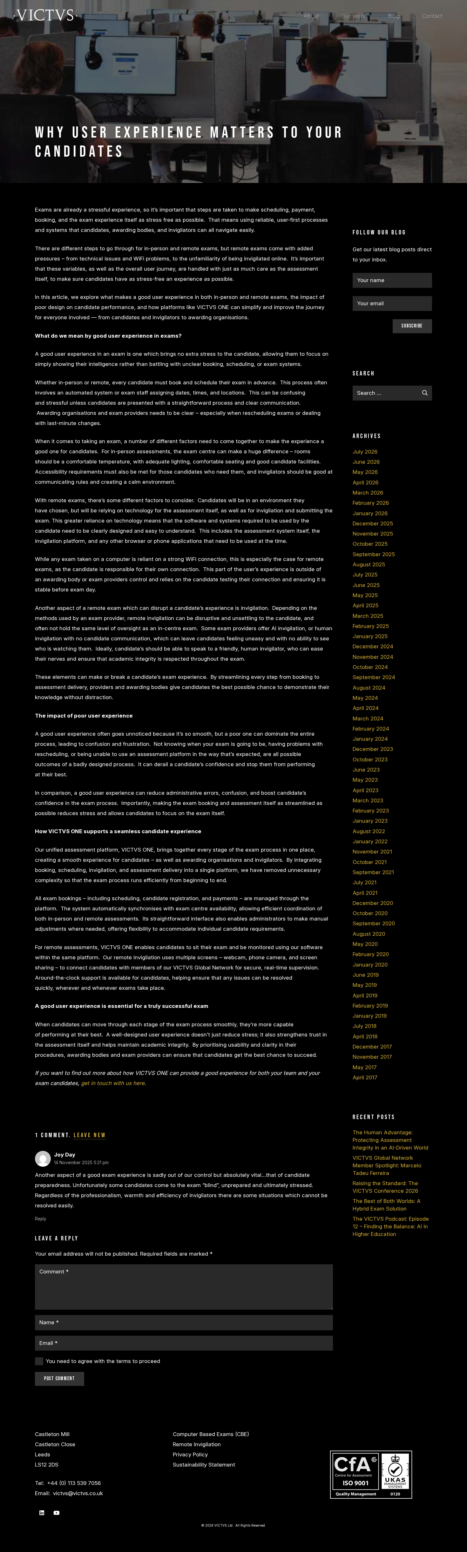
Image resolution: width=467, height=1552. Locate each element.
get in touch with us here (113, 1083)
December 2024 (373, 646)
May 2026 (365, 472)
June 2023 (366, 769)
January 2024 (370, 739)
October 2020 (370, 913)
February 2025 (371, 626)
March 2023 (368, 800)
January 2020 (370, 965)
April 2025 (365, 605)
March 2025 (368, 616)
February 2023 (371, 810)
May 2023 (365, 780)
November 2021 (372, 851)
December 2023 (373, 749)
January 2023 (370, 821)
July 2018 (364, 1026)
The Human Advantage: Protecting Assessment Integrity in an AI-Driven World (390, 1140)
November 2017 (372, 1057)
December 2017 (372, 1046)
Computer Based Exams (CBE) (211, 1434)
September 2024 (374, 677)
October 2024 (370, 667)
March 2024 (368, 718)
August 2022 (369, 831)
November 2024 (373, 657)
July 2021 (364, 882)
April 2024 (366, 708)
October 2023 (370, 759)
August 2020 (369, 934)
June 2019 (366, 975)
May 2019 (365, 985)
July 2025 (365, 574)
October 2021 (370, 862)
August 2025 (369, 564)
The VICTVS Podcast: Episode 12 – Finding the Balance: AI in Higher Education (391, 1226)
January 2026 (370, 513)
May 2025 (365, 595)
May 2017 (365, 1067)
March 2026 (368, 492)
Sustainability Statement (204, 1464)
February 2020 (371, 954)
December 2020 (373, 903)
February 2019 (370, 1005)
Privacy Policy (190, 1454)
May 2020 (365, 944)
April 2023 (365, 790)
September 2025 (374, 554)
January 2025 (370, 636)
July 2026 (365, 452)
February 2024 (371, 728)
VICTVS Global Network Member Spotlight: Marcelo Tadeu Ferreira (387, 1165)
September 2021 (373, 872)
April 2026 (365, 482)
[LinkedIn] (42, 1513)
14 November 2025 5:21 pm (81, 1162)
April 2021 (365, 893)
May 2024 (365, 698)
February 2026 (371, 503)
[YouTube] (56, 1513)
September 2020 (374, 923)
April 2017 (365, 1077)
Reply (40, 1218)
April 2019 (365, 995)
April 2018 (365, 1036)
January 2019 (370, 1016)
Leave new (90, 1135)
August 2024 (369, 688)
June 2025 (366, 585)
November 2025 (373, 533)
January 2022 (370, 841)
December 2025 (373, 523)
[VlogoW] (45, 16)
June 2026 (366, 462)
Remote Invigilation (197, 1444)
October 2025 (370, 544)
